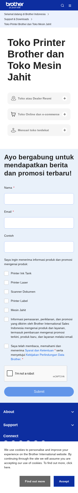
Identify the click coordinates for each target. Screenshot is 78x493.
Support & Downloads (16, 19)
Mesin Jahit (18, 310)
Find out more (35, 481)
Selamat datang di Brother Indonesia (25, 14)
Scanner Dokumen (23, 291)
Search (62, 5)
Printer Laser (19, 282)
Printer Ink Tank (21, 273)
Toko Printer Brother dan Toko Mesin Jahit (27, 24)
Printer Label (19, 300)
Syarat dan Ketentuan (39, 350)
